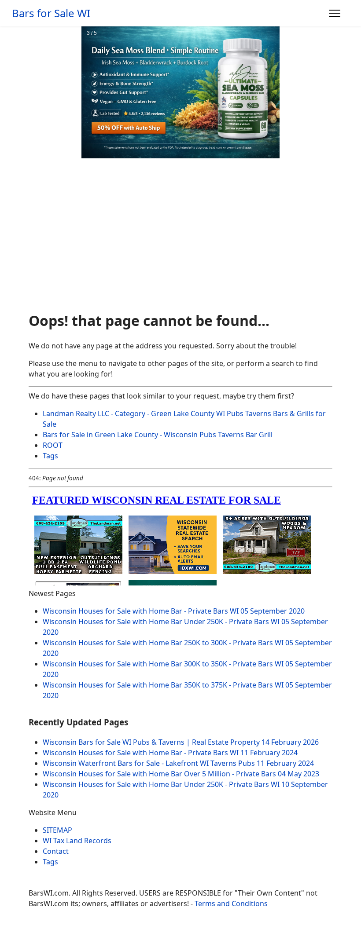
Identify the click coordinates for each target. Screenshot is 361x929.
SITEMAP (57, 830)
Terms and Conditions (231, 903)
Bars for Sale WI (51, 13)
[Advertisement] (180, 238)
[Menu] (334, 13)
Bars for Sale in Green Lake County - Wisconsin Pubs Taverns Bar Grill (158, 434)
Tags (50, 456)
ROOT (53, 445)
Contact (56, 851)
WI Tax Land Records (77, 840)
